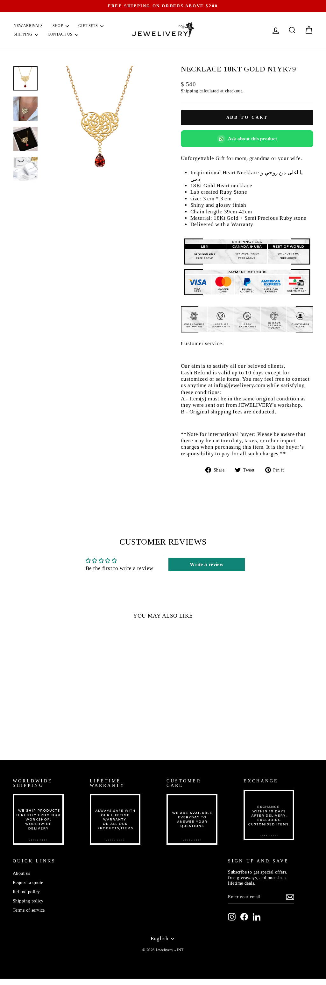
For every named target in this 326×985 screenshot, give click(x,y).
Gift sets (88, 25)
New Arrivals (28, 25)
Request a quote (28, 882)
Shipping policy (28, 900)
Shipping (23, 34)
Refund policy (26, 891)
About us (21, 873)
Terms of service (29, 910)
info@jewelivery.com (239, 385)
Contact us (61, 34)
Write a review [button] (206, 564)
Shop (58, 25)
